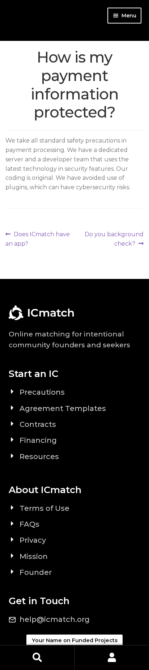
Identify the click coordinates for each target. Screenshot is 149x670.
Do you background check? (114, 238)
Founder (36, 572)
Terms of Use (44, 508)
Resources (39, 456)
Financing (38, 440)
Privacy (33, 540)
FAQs (29, 524)
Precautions (42, 392)
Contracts (38, 424)
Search (37, 657)
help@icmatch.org (55, 619)
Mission (34, 556)
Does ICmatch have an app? (37, 238)
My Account (111, 657)
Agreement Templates (63, 408)
